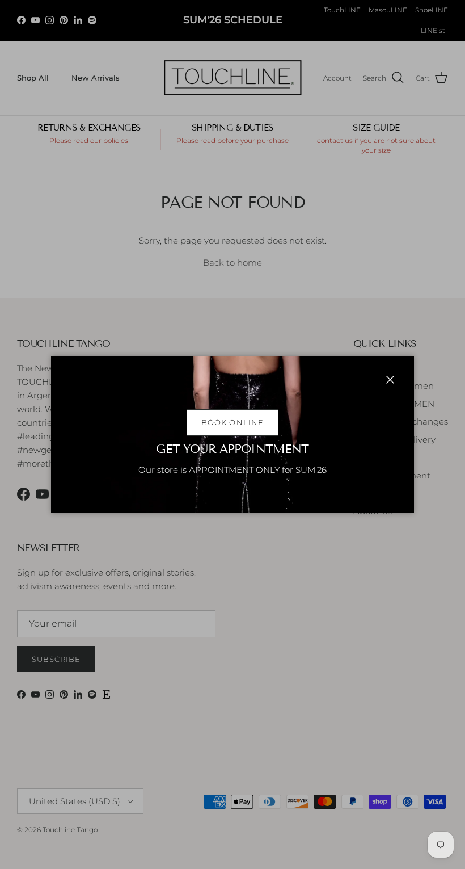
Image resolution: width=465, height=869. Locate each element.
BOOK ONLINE (232, 422)
